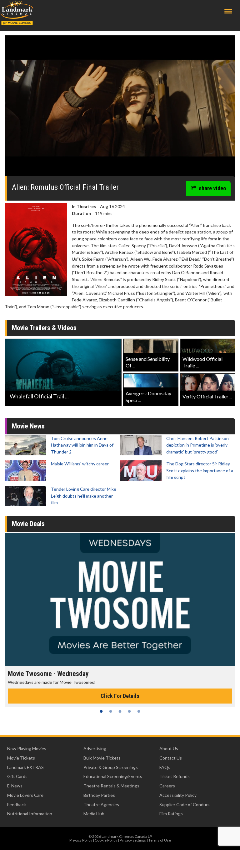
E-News (14, 785)
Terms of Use (159, 840)
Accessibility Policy (178, 795)
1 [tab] (101, 711)
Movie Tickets (21, 757)
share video (212, 188)
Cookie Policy (106, 840)
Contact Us (170, 757)
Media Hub (93, 813)
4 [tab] (129, 711)
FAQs (164, 767)
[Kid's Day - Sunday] (120, 599)
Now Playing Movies (26, 748)
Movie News (28, 426)
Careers (167, 785)
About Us (168, 748)
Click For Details (120, 696)
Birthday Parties (99, 795)
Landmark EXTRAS (25, 767)
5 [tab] (139, 711)
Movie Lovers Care (25, 795)
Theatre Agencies (101, 804)
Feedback (16, 804)
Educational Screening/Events (112, 776)
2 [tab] (111, 711)
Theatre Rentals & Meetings (111, 785)
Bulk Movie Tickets (102, 757)
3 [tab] (120, 711)
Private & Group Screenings (110, 767)
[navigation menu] (228, 11)
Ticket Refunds (174, 776)
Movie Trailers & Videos (44, 328)
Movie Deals (28, 524)
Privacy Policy (80, 840)
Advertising (94, 748)
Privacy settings (133, 840)
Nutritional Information (29, 813)
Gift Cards (17, 776)
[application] (120, 108)
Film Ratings (171, 813)
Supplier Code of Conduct (184, 804)
